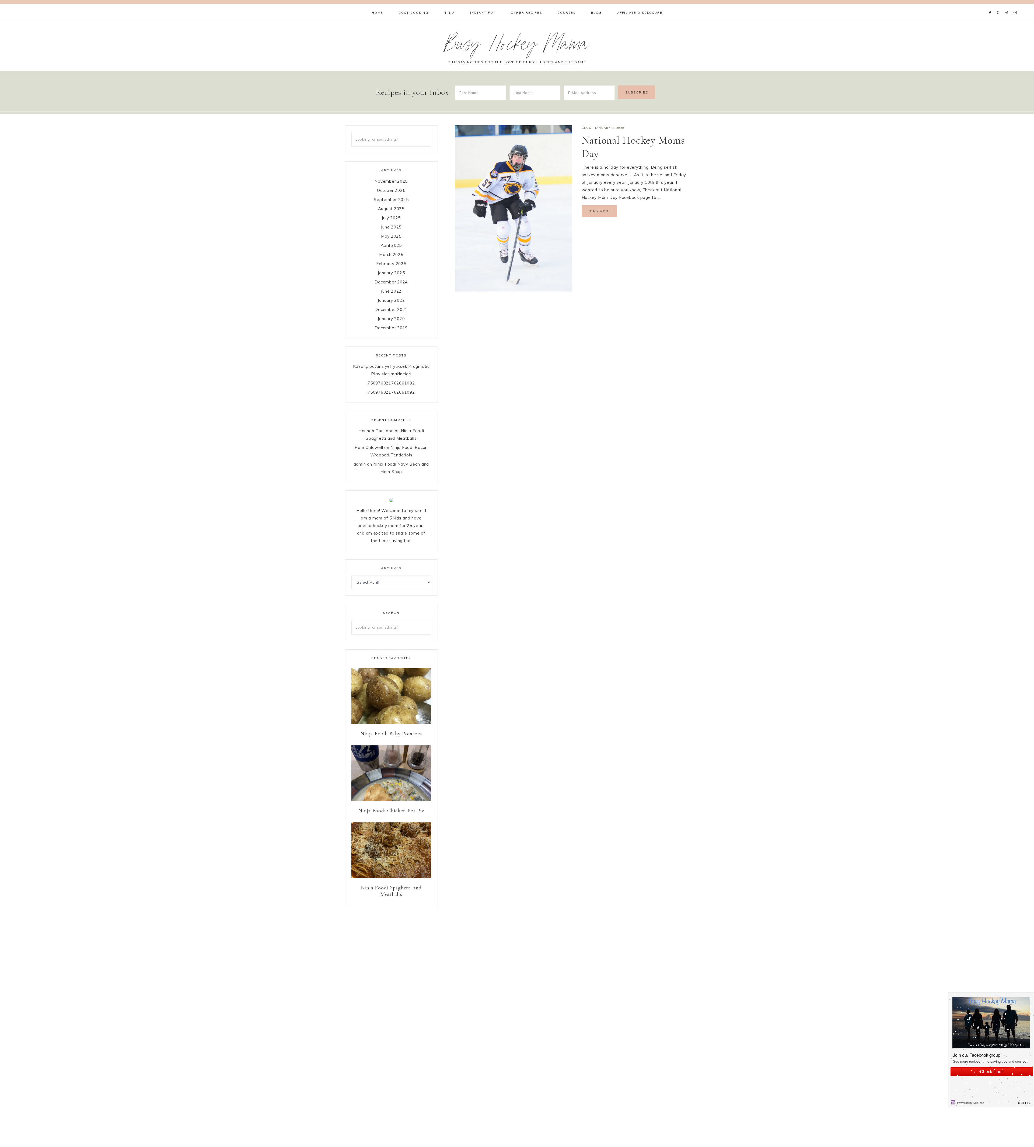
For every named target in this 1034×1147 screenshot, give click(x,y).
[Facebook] (991, 6)
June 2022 (391, 291)
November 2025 (391, 181)
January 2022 (391, 300)
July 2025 (391, 217)
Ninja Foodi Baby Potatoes (391, 733)
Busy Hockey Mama (517, 47)
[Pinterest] (999, 6)
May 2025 (391, 236)
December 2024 (391, 282)
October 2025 (391, 190)
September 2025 (391, 199)
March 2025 (391, 254)
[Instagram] (1007, 6)
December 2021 (391, 309)
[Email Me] (1015, 6)
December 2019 (391, 327)
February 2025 (391, 263)
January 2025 (391, 272)
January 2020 (391, 318)
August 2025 (391, 208)
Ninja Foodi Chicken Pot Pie (391, 811)
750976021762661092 (391, 383)
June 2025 (391, 227)
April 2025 (391, 245)
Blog (587, 128)
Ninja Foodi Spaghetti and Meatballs (391, 891)
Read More (599, 211)
